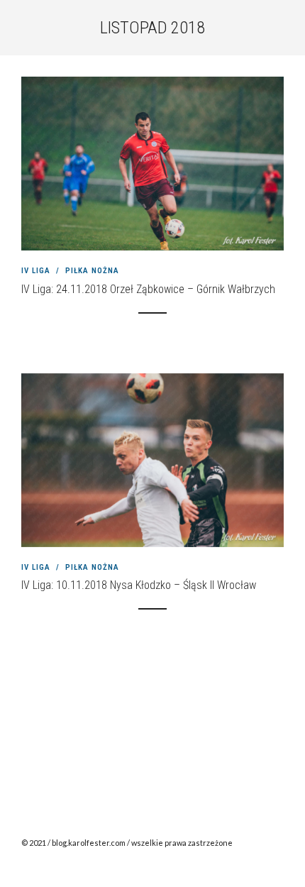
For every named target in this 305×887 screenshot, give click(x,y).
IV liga (35, 270)
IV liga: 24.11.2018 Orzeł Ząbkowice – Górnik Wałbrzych (148, 289)
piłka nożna (92, 270)
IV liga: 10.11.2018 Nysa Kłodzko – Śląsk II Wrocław (138, 585)
